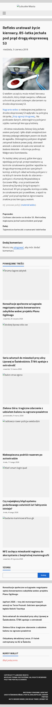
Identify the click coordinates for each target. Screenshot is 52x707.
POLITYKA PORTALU (11, 679)
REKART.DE (44, 699)
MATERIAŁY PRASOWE (31, 692)
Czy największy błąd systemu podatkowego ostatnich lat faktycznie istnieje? (25, 505)
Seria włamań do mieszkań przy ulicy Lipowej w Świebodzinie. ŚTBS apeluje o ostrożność (25, 361)
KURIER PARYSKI (45, 695)
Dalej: (24, 227)
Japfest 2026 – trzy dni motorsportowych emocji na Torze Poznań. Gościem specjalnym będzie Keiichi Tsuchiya (25, 605)
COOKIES (23, 679)
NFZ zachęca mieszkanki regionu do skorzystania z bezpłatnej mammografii (26, 553)
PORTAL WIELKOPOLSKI (32, 694)
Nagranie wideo (10, 109)
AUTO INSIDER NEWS (17, 699)
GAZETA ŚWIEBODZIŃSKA (13, 694)
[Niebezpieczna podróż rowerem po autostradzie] (26, 435)
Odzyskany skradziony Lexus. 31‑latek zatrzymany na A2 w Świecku (21, 640)
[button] (4, 13)
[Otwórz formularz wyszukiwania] (47, 13)
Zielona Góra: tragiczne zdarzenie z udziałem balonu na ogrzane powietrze (25, 410)
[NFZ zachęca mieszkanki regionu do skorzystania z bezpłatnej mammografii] (26, 532)
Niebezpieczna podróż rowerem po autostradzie (22, 456)
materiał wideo (28, 204)
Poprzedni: (24, 217)
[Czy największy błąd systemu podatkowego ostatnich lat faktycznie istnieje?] (26, 481)
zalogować (18, 247)
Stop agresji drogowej (24, 116)
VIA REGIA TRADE (32, 699)
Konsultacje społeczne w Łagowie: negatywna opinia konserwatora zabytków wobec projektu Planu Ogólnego (22, 309)
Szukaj (7, 567)
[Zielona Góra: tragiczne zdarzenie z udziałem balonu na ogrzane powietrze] (26, 388)
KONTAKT (44, 692)
